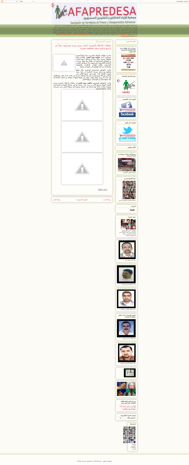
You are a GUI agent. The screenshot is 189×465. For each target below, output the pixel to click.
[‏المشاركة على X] (103, 190)
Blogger (79, 461)
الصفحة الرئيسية (81, 200)
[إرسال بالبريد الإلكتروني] (106, 190)
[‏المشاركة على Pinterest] (99, 190)
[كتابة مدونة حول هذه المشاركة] (104, 190)
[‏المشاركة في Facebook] (101, 190)
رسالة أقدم (57, 200)
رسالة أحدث (107, 200)
